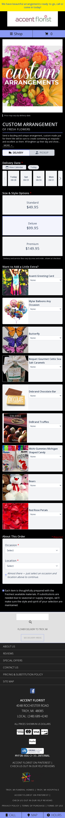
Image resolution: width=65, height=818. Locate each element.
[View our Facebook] (32, 692)
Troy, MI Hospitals (48, 789)
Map (33, 815)
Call (12, 815)
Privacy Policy (10, 805)
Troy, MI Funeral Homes (20, 789)
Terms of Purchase (33, 805)
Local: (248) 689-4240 (32, 716)
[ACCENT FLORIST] (32, 25)
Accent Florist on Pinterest (32, 762)
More (7, 145)
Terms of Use (55, 805)
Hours (56, 815)
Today (33, 167)
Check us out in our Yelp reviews (32, 766)
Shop (18, 33)
